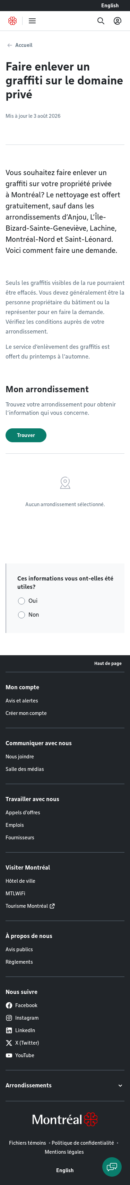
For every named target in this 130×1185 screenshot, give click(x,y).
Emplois (15, 825)
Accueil (23, 45)
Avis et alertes (22, 700)
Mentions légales (64, 1152)
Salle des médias (25, 769)
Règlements (19, 962)
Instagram (26, 1018)
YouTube (24, 1055)
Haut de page (108, 663)
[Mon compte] (117, 21)
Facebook (26, 1005)
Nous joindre (20, 756)
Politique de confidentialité (83, 1143)
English (110, 5)
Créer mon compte (26, 713)
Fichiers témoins (27, 1143)
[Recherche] (101, 21)
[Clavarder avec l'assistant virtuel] (112, 1167)
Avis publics (19, 949)
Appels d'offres (23, 812)
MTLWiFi (15, 893)
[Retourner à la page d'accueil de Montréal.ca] (12, 21)
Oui (32, 601)
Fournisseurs (20, 837)
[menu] (32, 21)
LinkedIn (25, 1030)
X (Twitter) (27, 1043)
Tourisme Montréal (27, 906)
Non (33, 614)
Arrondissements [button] (29, 1085)
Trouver (26, 435)
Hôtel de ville (20, 881)
